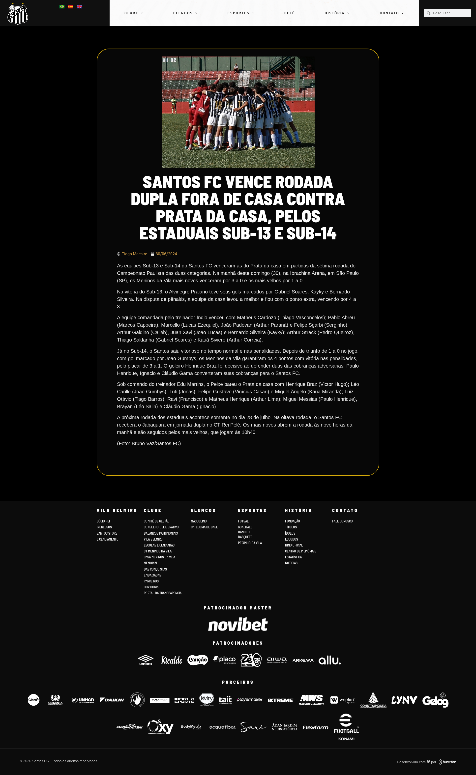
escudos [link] (291, 539)
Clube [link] (131, 13)
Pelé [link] (289, 13)
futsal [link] (243, 521)
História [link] (335, 13)
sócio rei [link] (103, 521)
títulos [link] (291, 527)
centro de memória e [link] (300, 551)
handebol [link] (245, 532)
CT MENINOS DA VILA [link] (158, 551)
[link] (19, 13)
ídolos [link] (290, 533)
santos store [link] (107, 533)
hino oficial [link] (294, 545)
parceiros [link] (151, 581)
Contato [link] (389, 13)
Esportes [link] (239, 13)
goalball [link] (245, 527)
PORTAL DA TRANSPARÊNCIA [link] (162, 593)
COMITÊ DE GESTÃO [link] (157, 521)
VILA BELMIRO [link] (153, 539)
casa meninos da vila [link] (159, 557)
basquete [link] (245, 537)
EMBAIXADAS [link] (152, 575)
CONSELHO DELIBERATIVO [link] (161, 527)
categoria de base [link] (205, 527)
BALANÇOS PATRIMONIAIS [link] (161, 533)
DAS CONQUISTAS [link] (155, 569)
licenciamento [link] (108, 539)
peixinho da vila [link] (250, 543)
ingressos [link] (104, 527)
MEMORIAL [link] (151, 563)
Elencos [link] (183, 13)
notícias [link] (291, 563)
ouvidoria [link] (151, 587)
